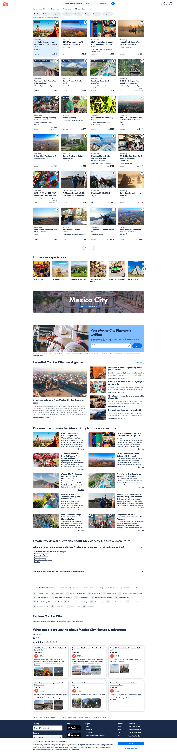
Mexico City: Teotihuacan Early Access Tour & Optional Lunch (48, 684)
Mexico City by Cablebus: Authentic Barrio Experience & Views (123, 684)
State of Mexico (51, 717)
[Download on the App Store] (74, 735)
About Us (120, 726)
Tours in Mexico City (84, 717)
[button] (46, 38)
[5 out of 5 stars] (50, 652)
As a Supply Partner (134, 726)
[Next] (144, 269)
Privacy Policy (89, 732)
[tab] (45, 587)
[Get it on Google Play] (74, 727)
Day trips (37, 562)
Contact (87, 726)
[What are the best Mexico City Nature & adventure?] (142, 571)
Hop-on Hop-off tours (41, 556)
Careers (119, 729)
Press (118, 735)
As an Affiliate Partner (135, 732)
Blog (118, 732)
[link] (46, 38)
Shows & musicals (40, 558)
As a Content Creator (135, 729)
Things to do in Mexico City (67, 717)
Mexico (41, 717)
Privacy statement (38, 355)
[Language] (163, 2)
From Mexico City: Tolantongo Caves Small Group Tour (88, 649)
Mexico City (54, 621)
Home (35, 717)
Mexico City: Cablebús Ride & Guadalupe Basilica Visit (126, 649)
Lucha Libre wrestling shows (43, 560)
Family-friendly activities (42, 554)
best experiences (78, 621)
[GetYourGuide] (5, 4)
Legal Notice (88, 729)
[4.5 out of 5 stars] (38, 642)
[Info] (59, 17)
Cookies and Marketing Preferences (95, 735)
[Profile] (171, 2)
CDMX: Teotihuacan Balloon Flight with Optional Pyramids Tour (50, 649)
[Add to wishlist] (57, 22)
